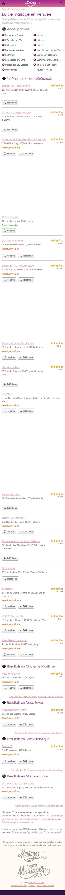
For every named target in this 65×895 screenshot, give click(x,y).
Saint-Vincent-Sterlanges (49, 60)
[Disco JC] (32, 751)
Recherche (61, 3)
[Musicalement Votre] (32, 714)
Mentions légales (19, 885)
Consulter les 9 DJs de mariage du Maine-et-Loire (39, 806)
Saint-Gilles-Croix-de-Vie (48, 50)
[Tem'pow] (32, 594)
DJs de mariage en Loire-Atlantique (40, 819)
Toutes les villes (44, 70)
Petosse (41, 40)
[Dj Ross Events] (32, 220)
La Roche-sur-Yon (14, 50)
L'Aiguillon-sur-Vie (13, 40)
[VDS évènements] (32, 620)
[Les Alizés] (32, 399)
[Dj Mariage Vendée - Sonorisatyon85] (32, 143)
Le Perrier (10, 55)
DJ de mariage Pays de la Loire (27, 832)
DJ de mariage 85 (52, 832)
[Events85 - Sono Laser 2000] (32, 269)
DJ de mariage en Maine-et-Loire (17, 822)
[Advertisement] (32, 456)
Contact (32, 885)
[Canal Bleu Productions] (32, 91)
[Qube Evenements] (32, 521)
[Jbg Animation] (32, 373)
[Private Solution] (32, 498)
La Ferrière (10, 45)
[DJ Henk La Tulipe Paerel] (32, 118)
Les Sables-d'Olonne (15, 60)
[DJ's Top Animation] (32, 245)
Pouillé (40, 45)
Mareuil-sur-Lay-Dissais (16, 65)
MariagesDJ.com (36, 882)
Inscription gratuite (45, 885)
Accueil (3, 3)
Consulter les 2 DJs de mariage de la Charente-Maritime (36, 696)
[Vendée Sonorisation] (32, 644)
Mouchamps (11, 70)
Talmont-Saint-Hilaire (47, 65)
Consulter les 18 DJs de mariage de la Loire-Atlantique (36, 770)
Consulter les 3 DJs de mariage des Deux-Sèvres (39, 733)
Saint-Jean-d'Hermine (47, 55)
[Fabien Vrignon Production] (32, 347)
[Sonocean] (32, 570)
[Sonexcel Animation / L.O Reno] (32, 547)
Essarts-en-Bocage (14, 35)
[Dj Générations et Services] (32, 787)
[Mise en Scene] (32, 677)
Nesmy (40, 35)
